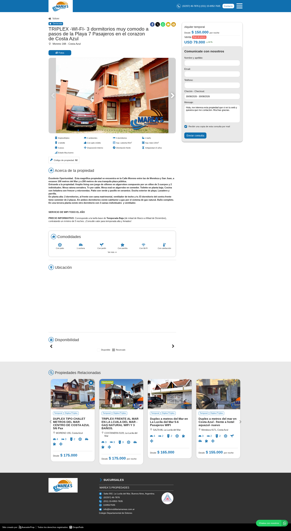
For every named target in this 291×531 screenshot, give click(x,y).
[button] (172, 95)
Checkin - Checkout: (194, 91)
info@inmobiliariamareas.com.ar (119, 509)
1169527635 (109, 505)
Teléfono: (188, 80)
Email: (187, 69)
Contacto (228, 6)
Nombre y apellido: (193, 57)
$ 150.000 (201, 32)
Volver (55, 18)
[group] (112, 95)
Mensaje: (188, 102)
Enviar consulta (195, 135)
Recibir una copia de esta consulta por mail (209, 126)
